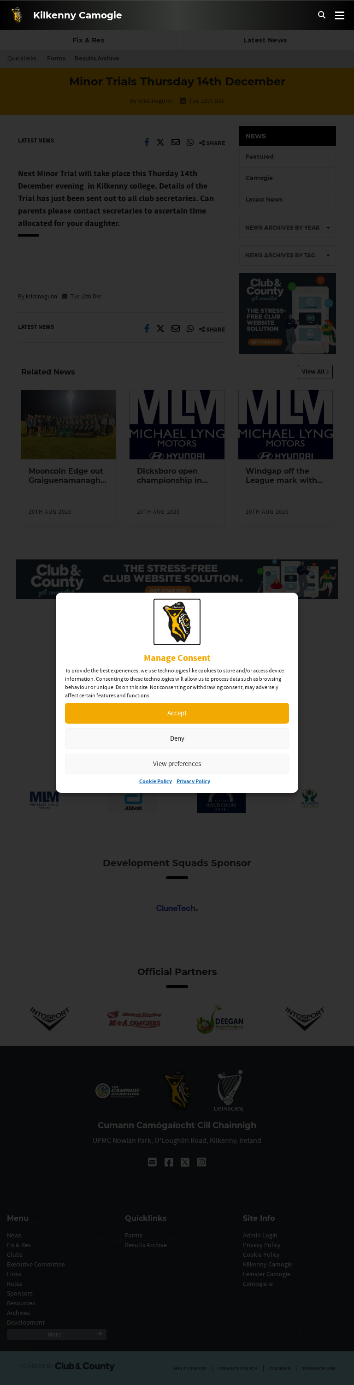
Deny (177, 738)
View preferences (177, 763)
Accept (177, 712)
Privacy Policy (193, 781)
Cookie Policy (155, 781)
